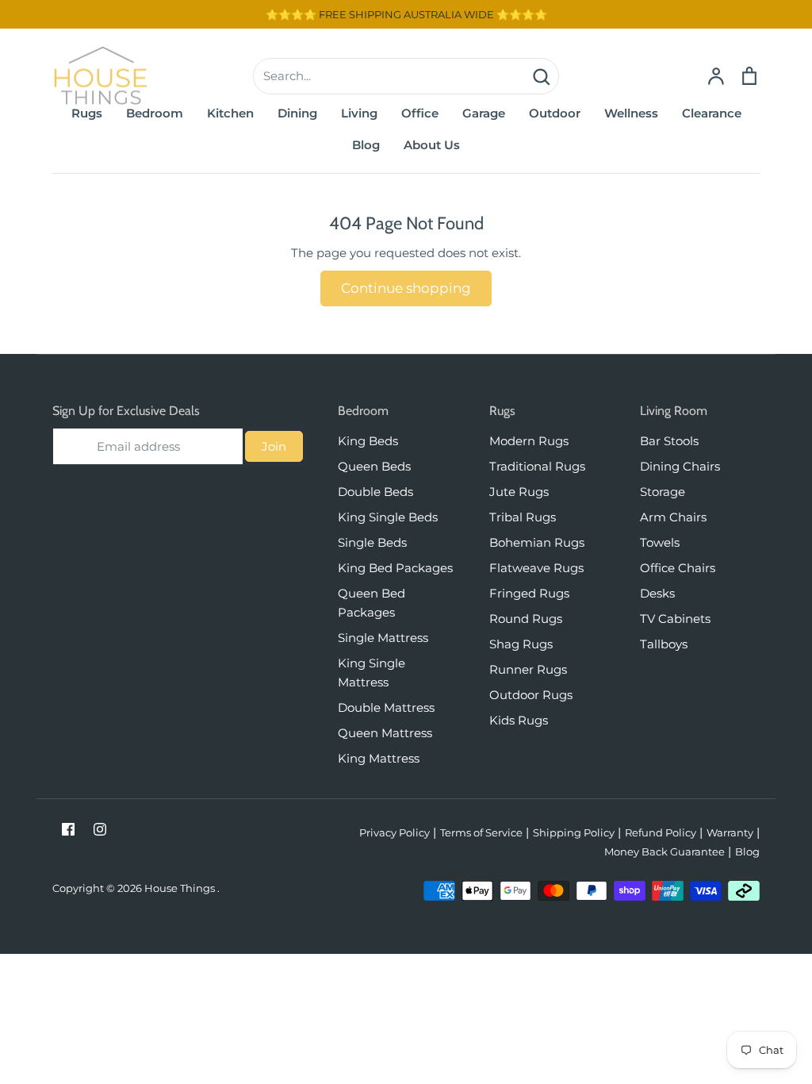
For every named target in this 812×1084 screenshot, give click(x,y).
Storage (662, 491)
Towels (660, 542)
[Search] (540, 76)
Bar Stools (669, 440)
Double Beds (375, 491)
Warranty (730, 832)
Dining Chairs (680, 466)
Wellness (631, 113)
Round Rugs (525, 618)
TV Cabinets (675, 618)
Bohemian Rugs (536, 542)
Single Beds (372, 542)
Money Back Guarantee (664, 851)
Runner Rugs (528, 669)
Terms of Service (481, 832)
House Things (180, 888)
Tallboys (664, 644)
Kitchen (230, 113)
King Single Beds (388, 517)
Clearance (711, 113)
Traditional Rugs (537, 466)
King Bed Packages (395, 567)
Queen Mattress (385, 732)
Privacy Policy (394, 832)
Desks (657, 593)
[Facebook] (68, 829)
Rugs (86, 113)
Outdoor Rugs (531, 694)
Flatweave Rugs (536, 567)
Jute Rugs (519, 491)
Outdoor (554, 113)
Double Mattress (386, 707)
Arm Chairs (673, 517)
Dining (297, 113)
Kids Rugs (518, 720)
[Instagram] (100, 829)
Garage (483, 113)
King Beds (368, 440)
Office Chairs (677, 567)
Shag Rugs (521, 644)
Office (420, 113)
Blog (366, 144)
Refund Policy (660, 832)
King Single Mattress (371, 672)
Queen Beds (374, 466)
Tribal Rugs (522, 517)
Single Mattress (383, 637)
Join (274, 446)
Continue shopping (406, 288)
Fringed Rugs (529, 593)
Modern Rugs (529, 440)
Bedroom (154, 113)
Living (359, 113)
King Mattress (378, 758)
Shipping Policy (574, 832)
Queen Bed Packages (371, 603)
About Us (432, 144)
